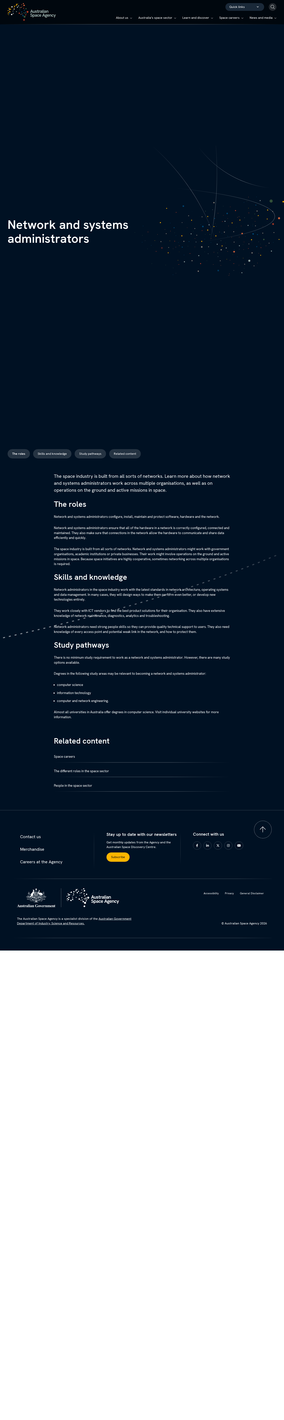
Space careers (229, 18)
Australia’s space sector (155, 18)
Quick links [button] (237, 7)
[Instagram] (229, 845)
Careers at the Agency (41, 862)
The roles (18, 454)
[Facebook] (198, 845)
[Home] (32, 12)
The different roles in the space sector (81, 771)
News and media (261, 18)
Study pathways (90, 454)
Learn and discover (195, 18)
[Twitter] (219, 845)
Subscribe (118, 857)
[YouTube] (240, 845)
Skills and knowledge (52, 454)
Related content (125, 454)
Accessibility (211, 893)
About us (122, 18)
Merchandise (32, 849)
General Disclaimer (252, 893)
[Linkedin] (208, 845)
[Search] (272, 7)
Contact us (30, 837)
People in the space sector (73, 785)
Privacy (229, 893)
